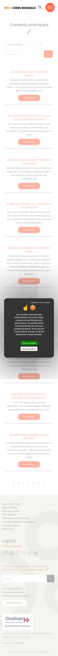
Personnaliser (29, 348)
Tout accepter (29, 343)
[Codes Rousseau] (20, 7)
